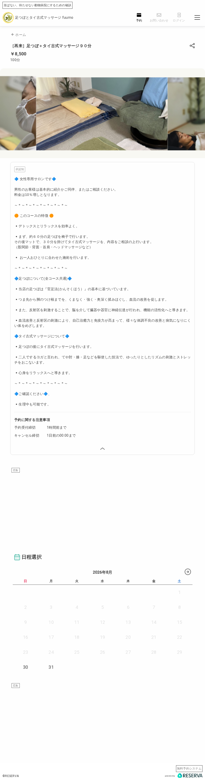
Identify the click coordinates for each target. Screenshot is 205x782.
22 (179, 637)
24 (51, 652)
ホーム (20, 35)
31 (51, 667)
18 (77, 637)
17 (51, 637)
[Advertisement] (103, 507)
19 (102, 637)
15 (179, 622)
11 (77, 622)
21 (153, 637)
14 (153, 622)
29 (179, 652)
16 (25, 637)
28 (153, 652)
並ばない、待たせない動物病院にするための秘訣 (37, 5)
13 (128, 622)
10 (51, 622)
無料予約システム (189, 768)
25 (77, 652)
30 (25, 667)
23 (25, 652)
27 (128, 652)
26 (102, 652)
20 (128, 637)
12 (102, 622)
